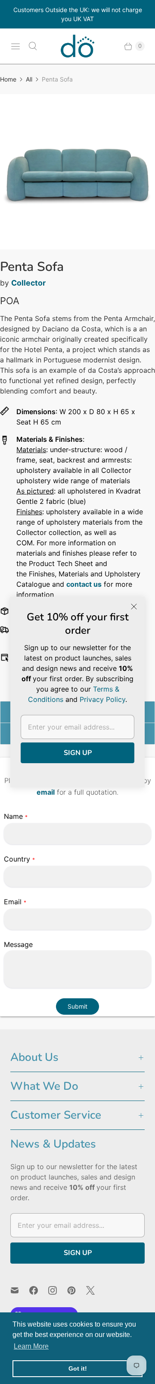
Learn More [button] (31, 1346)
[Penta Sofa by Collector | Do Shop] (77, 171)
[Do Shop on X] (95, 1290)
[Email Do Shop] (19, 1290)
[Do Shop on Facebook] (38, 1290)
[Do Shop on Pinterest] (76, 1290)
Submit (77, 1006)
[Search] (32, 46)
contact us (84, 584)
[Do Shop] (77, 46)
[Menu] (15, 46)
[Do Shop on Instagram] (57, 1290)
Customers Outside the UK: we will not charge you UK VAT (77, 14)
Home (8, 79)
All (29, 79)
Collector (28, 282)
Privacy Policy (102, 699)
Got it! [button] (77, 1368)
